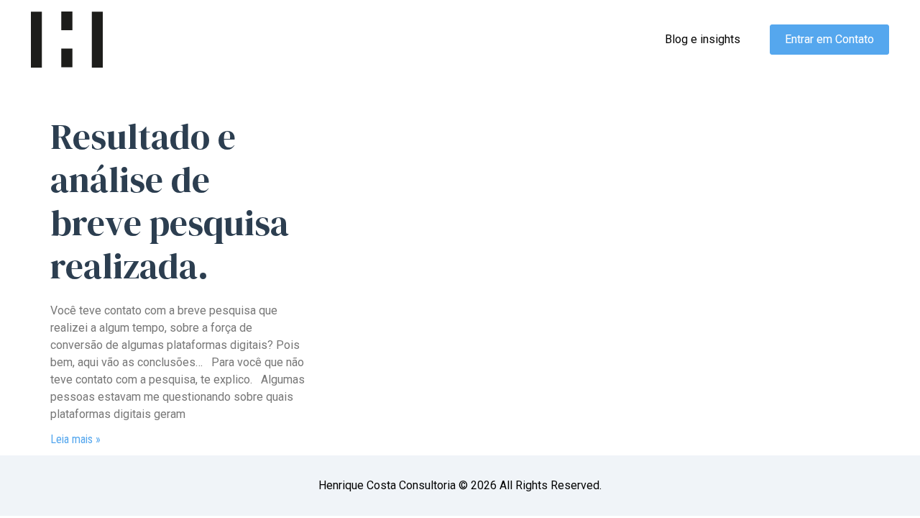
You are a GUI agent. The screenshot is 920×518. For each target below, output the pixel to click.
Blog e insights (702, 39)
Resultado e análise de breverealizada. (169, 201)
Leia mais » (75, 439)
